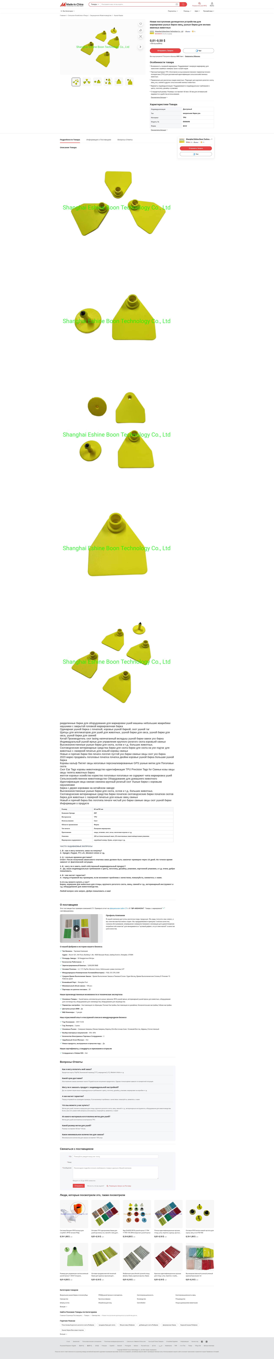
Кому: (70, 1162)
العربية (160, 1345)
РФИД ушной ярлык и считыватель (110, 1295)
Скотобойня (141, 1303)
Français (104, 1345)
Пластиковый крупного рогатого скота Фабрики (78, 1325)
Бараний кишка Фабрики (188, 1325)
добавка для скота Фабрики (148, 1325)
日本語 (97, 1345)
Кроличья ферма (104, 1299)
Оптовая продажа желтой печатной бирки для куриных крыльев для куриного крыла (103, 1275)
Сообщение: (67, 1168)
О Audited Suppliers (172, 1341)
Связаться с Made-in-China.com (136, 1341)
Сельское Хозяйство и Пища (78, 15)
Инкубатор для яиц (105, 1303)
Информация (185, 1341)
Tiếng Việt (198, 1345)
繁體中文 (89, 1345)
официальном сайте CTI (118, 908)
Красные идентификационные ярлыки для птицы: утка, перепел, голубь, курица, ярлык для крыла (167, 1275)
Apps (196, 11)
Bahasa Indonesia (209, 1345)
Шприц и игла (64, 1303)
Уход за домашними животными (187, 1303)
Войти (212, 6)
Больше (63, 1334)
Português (128, 1345)
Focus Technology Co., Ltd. (135, 1350)
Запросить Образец (192, 56)
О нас (68, 1341)
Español (112, 1345)
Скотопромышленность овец (186, 1295)
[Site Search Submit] (183, 4)
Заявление (76, 1341)
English (74, 1345)
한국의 (154, 1345)
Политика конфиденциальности (114, 1341)
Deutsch (119, 1345)
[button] (177, 4)
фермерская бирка (169, 1325)
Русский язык (145, 1345)
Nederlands (168, 1345)
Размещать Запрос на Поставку (119, 1186)
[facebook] (202, 1341)
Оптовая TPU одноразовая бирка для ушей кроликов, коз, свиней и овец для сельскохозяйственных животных (104, 1232)
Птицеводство (180, 1299)
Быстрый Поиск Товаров (156, 1341)
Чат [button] (199, 51)
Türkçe (190, 1345)
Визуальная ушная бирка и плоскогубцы (74, 1295)
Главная (63, 15)
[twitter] (206, 1341)
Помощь (186, 11)
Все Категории (68, 11)
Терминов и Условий (212, 1351)
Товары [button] (94, 4)
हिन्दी (176, 1345)
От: (71, 1156)
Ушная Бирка (118, 15)
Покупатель (172, 11)
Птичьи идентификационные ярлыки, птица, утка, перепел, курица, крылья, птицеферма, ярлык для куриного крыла (168, 1232)
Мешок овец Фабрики (127, 1325)
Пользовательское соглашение (91, 1341)
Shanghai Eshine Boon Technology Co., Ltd (169, 31)
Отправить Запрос (165, 51)
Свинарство (64, 1299)
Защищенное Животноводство (101, 15)
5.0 (189, 142)
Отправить (78, 1186)
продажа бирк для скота (107, 1325)
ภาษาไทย (182, 1345)
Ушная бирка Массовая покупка (73, 1330)
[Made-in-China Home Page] (71, 4)
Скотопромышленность (145, 1295)
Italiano (136, 1345)
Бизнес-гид (195, 1341)
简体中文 (81, 1345)
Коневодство (141, 1299)
